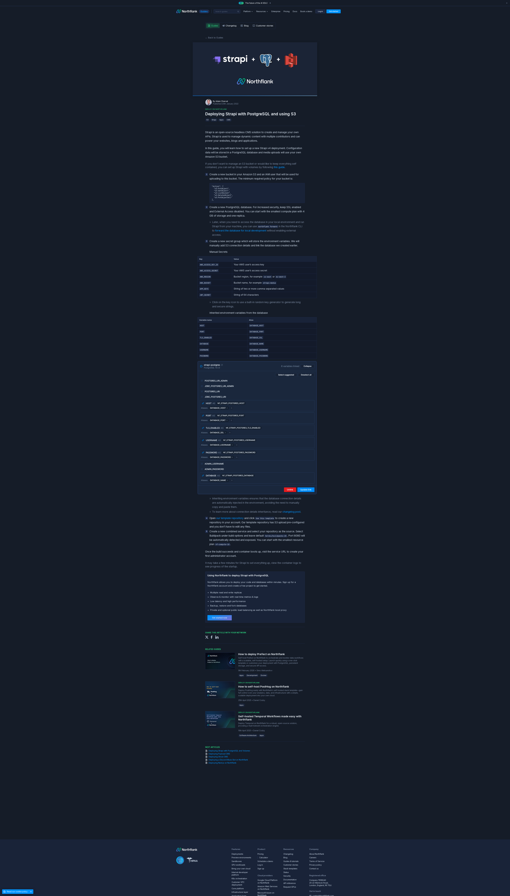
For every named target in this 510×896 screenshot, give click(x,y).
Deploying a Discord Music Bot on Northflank (228, 760)
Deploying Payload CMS (219, 754)
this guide (279, 167)
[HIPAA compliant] (192, 860)
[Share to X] (206, 637)
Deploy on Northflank (249, 683)
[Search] (238, 11)
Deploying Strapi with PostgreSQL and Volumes (229, 751)
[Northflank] (186, 11)
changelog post (291, 511)
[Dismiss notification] (506, 3)
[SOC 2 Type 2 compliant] (180, 860)
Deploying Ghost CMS (218, 757)
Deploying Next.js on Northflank (222, 763)
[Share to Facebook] (211, 637)
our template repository (230, 518)
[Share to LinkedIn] (217, 637)
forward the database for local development (240, 230)
